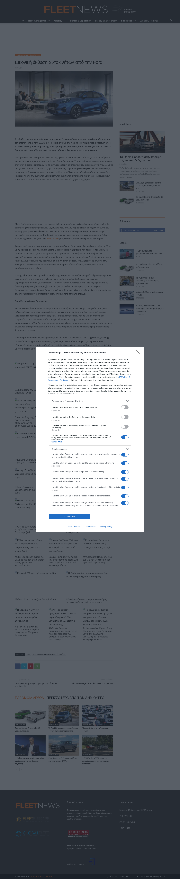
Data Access (90, 526)
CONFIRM (70, 516)
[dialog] (90, 439)
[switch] (125, 407)
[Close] (138, 352)
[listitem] (90, 401)
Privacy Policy (106, 526)
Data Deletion (74, 526)
